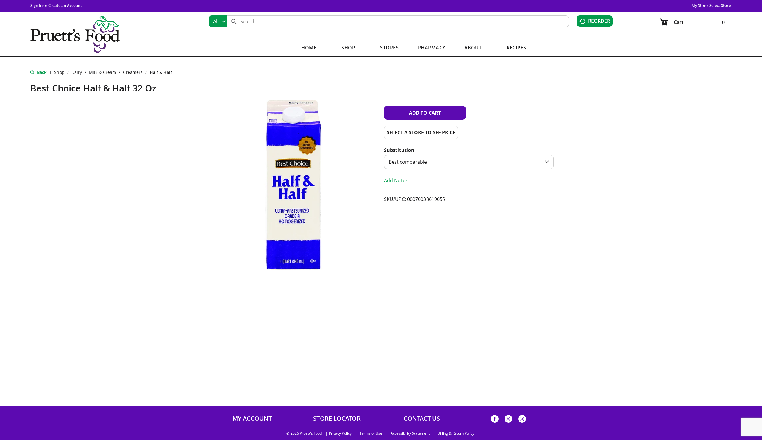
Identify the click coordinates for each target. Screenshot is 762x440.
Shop (59, 72)
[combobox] (218, 21)
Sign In (36, 5)
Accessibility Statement (410, 433)
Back (41, 72)
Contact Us (422, 418)
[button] (425, 113)
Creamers (133, 72)
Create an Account (65, 5)
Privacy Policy (340, 433)
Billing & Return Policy (456, 433)
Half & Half (161, 72)
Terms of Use (371, 433)
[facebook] (495, 419)
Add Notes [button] (396, 180)
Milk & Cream (102, 72)
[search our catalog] (234, 21)
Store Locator (336, 418)
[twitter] (508, 419)
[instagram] (522, 419)
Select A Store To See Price (421, 132)
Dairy (76, 72)
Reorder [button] (599, 21)
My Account (252, 418)
